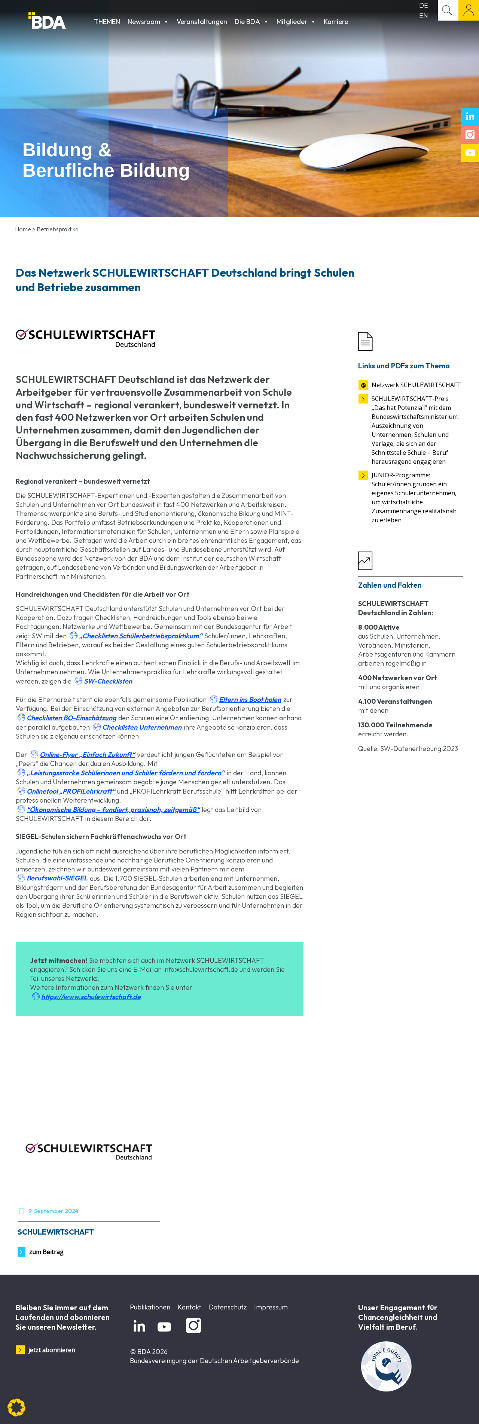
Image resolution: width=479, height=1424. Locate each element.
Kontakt (189, 1307)
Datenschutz (228, 1307)
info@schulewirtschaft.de (200, 969)
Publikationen (150, 1307)
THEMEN (107, 21)
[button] (16, 1407)
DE (423, 5)
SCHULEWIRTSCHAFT (56, 1231)
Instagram (192, 1333)
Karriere (336, 21)
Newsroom (144, 21)
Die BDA (247, 21)
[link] (85, 337)
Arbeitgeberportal (468, 10)
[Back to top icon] (443, 1409)
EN (423, 15)
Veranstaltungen (202, 21)
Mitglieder (292, 21)
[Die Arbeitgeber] (59, 21)
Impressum (271, 1307)
